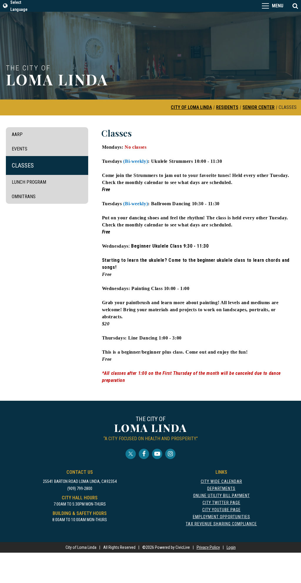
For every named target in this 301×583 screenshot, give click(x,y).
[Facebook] (144, 454)
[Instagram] (170, 454)
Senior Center (259, 107)
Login (231, 547)
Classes (23, 165)
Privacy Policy (208, 547)
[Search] (295, 6)
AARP (17, 134)
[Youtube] (157, 454)
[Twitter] (131, 454)
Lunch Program (29, 182)
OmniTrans (24, 196)
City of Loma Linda (191, 107)
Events (19, 149)
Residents (227, 107)
